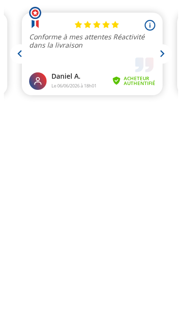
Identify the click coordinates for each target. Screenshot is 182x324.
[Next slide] (162, 54)
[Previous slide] (20, 54)
